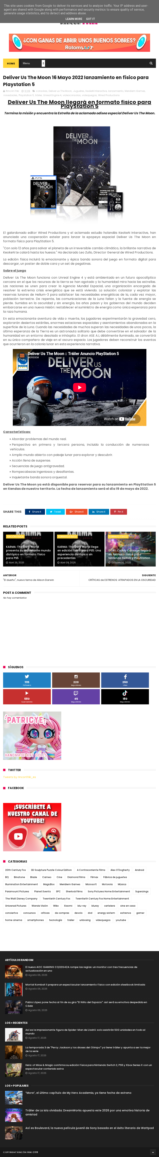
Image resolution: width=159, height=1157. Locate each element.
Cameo (46, 877)
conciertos (11, 913)
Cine (59, 877)
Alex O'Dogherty (120, 870)
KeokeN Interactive (96, 91)
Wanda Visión (40, 905)
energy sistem (106, 913)
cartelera (109, 905)
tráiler (38, 95)
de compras (62, 913)
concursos (29, 913)
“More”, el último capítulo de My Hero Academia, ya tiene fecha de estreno (78, 1093)
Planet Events (42, 891)
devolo (78, 913)
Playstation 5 (26, 95)
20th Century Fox (15, 870)
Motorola (107, 884)
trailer (70, 920)
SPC (58, 891)
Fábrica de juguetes (115, 877)
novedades (10, 95)
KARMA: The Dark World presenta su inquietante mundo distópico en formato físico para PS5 (28, 552)
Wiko (56, 905)
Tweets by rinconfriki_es (19, 777)
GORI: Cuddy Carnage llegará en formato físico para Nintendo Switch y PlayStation (129, 554)
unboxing (85, 920)
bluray (95, 905)
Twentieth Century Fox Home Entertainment (102, 898)
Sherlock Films (74, 891)
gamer (140, 913)
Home (11, 63)
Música (122, 884)
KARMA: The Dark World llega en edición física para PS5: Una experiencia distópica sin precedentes (79, 552)
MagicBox (48, 884)
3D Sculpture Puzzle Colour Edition (51, 870)
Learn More (74, 18)
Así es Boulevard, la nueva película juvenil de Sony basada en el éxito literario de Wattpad (89, 1128)
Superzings (142, 891)
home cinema (13, 920)
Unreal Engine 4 (52, 95)
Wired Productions (109, 95)
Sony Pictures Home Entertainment (109, 891)
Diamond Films (76, 877)
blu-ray (82, 905)
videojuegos (89, 95)
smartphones (35, 920)
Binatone (19, 877)
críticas (45, 913)
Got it (90, 18)
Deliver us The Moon (60, 91)
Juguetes (78, 91)
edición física (15, 536)
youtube (121, 920)
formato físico (67, 536)
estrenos (125, 913)
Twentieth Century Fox (56, 898)
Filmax (94, 877)
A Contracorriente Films (91, 870)
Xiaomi (68, 905)
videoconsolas (72, 95)
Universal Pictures (15, 905)
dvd (90, 913)
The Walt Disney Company (21, 898)
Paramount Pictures (17, 891)
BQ (7, 877)
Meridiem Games (135, 91)
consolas (41, 91)
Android (139, 870)
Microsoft (91, 884)
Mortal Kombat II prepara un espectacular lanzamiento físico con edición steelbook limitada (85, 984)
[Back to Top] (153, 1152)
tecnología (55, 920)
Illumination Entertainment (21, 884)
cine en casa (127, 905)
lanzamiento (115, 91)
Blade (33, 877)
